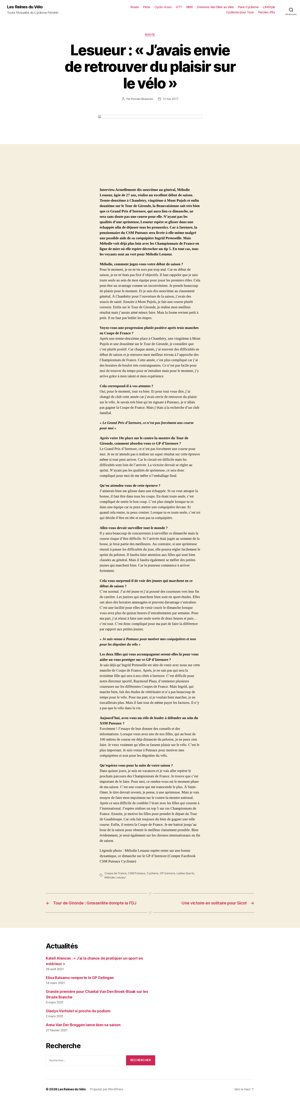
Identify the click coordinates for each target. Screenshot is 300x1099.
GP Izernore (167, 873)
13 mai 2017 (170, 99)
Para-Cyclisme (248, 7)
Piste (146, 7)
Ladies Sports (185, 873)
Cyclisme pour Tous (240, 12)
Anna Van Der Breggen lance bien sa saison (83, 1025)
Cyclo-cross (163, 7)
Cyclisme (153, 873)
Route (135, 7)
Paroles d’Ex (266, 12)
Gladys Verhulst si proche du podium (78, 1011)
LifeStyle (269, 7)
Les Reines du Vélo (25, 7)
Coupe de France (116, 873)
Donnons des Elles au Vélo (215, 7)
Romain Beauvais (142, 99)
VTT (179, 7)
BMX (189, 7)
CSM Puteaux (136, 873)
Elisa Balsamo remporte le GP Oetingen (80, 978)
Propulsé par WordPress (106, 1089)
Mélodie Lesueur (115, 877)
